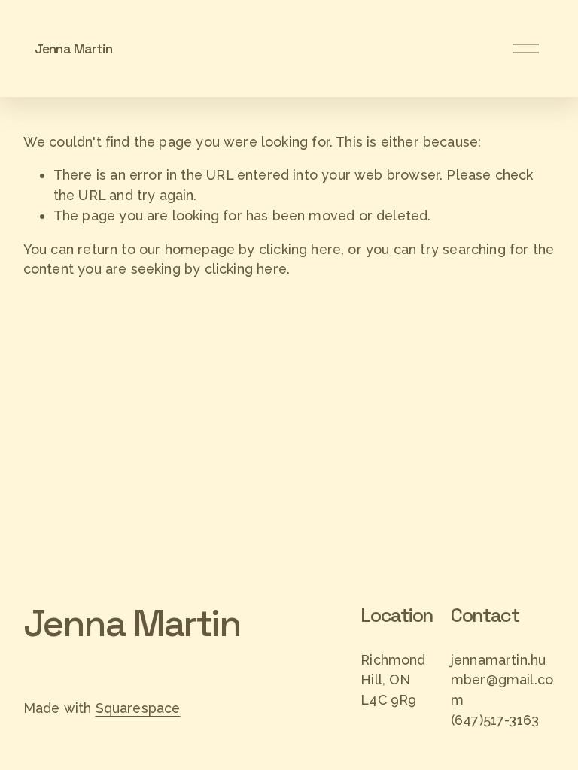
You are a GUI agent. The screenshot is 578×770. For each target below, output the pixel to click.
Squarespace (138, 708)
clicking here (300, 249)
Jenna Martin (73, 48)
